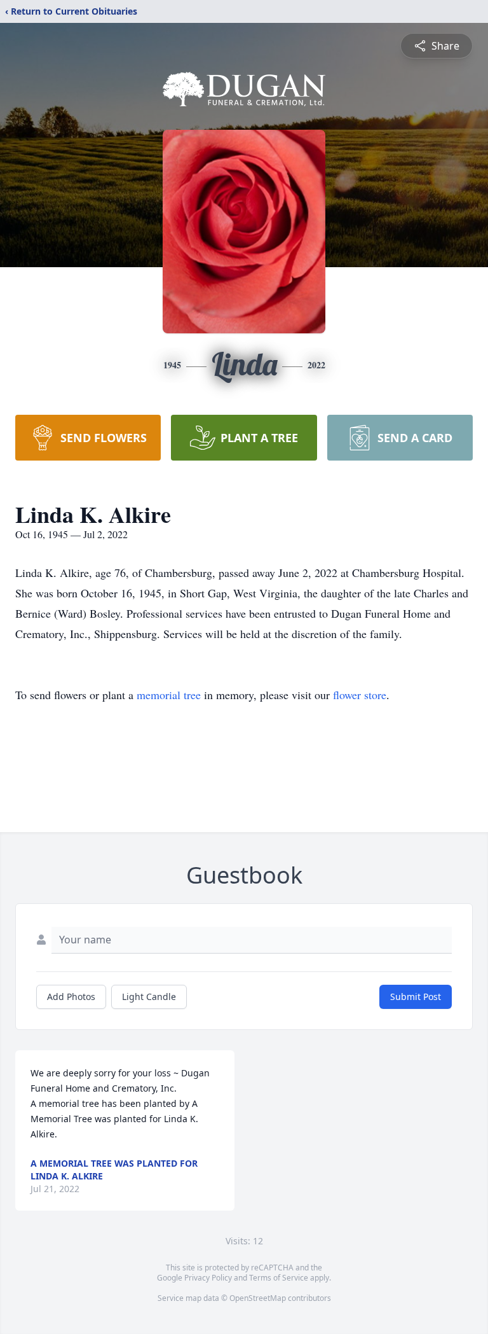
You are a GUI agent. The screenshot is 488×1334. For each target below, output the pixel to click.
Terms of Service (278, 1277)
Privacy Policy (208, 1277)
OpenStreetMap (257, 1298)
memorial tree (169, 694)
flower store (359, 694)
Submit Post (415, 996)
